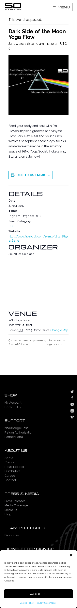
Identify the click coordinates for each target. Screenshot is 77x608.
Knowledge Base (16, 428)
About (9, 458)
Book (8, 407)
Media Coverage (16, 505)
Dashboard (12, 535)
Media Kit (11, 510)
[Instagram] (72, 411)
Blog (8, 514)
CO (10, 226)
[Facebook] (72, 398)
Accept (38, 594)
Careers (10, 475)
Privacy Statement (45, 602)
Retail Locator (14, 467)
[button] (71, 555)
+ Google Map (59, 330)
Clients (9, 462)
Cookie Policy (27, 602)
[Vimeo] (72, 417)
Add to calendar (31, 175)
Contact (10, 480)
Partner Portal (14, 437)
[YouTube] (72, 404)
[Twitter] (72, 392)
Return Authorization (19, 432)
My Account (13, 402)
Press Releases (15, 501)
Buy (18, 407)
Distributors (12, 471)
